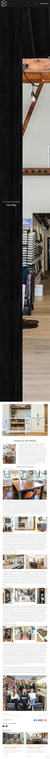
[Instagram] (6, 726)
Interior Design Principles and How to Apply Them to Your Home (13, 747)
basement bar (15, 542)
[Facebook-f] (3, 726)
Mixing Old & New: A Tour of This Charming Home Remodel (35, 747)
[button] (36, 3)
